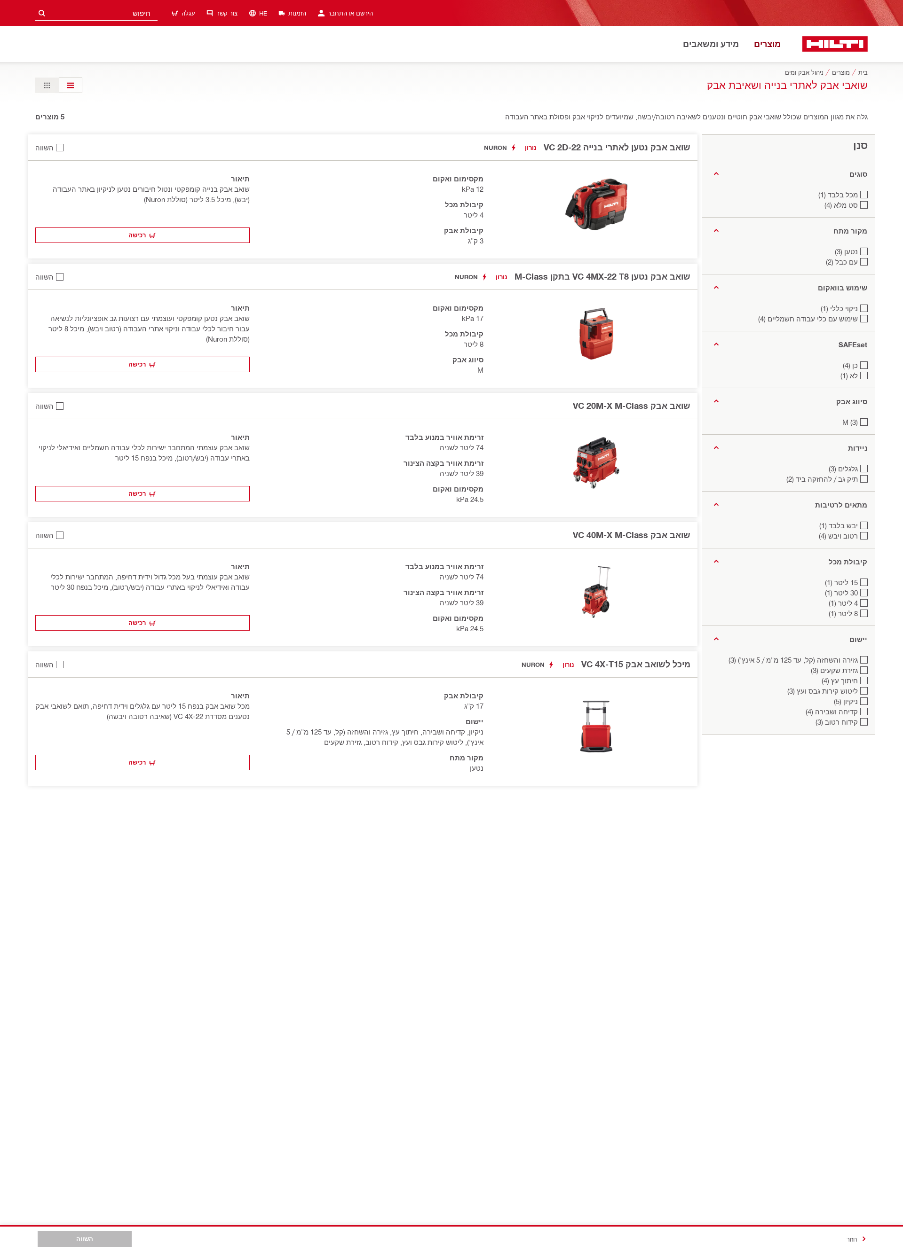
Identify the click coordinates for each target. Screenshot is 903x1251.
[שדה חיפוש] (42, 13)
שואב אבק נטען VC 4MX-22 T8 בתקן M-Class (602, 276)
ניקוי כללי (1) (839, 308)
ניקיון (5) (846, 701)
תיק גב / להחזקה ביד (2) (822, 479)
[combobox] (96, 13)
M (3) (850, 422)
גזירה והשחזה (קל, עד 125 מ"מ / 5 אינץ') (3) (793, 660)
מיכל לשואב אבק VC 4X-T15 (635, 664)
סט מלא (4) (841, 205)
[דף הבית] (835, 44)
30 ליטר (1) (841, 592)
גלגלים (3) (843, 468)
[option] (70, 85)
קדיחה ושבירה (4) (832, 711)
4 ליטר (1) (843, 603)
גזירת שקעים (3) (834, 670)
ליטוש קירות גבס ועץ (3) (822, 691)
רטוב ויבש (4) (838, 536)
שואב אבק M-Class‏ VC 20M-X (631, 405)
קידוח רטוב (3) (837, 722)
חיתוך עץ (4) (840, 680)
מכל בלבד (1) (838, 194)
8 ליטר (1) (843, 613)
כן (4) (850, 365)
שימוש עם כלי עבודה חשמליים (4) (808, 318)
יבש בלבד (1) (838, 525)
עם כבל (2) (842, 262)
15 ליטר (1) (841, 582)
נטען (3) (846, 251)
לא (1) (849, 375)
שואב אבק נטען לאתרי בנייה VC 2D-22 (617, 147)
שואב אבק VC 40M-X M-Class (631, 535)
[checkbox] (49, 147)
